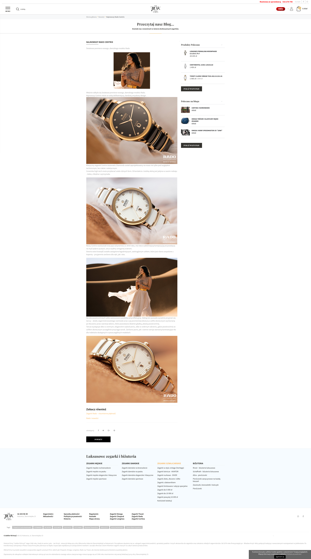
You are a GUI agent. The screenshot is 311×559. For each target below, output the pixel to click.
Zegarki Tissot (138, 514)
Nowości (101, 17)
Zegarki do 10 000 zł (165, 493)
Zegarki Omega (116, 514)
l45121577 (104, 527)
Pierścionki (197, 488)
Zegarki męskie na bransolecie (98, 468)
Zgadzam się (280, 557)
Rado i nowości (92, 418)
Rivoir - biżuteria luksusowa (204, 468)
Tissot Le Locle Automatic (22, 527)
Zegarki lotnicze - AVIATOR (167, 471)
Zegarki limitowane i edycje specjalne (172, 486)
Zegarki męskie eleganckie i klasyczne (101, 475)
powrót (98, 439)
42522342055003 (117, 527)
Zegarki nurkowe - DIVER (167, 475)
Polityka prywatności (73, 516)
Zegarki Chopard (117, 516)
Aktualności (48, 516)
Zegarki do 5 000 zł (164, 490)
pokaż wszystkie (191, 89)
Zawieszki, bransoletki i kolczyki (206, 485)
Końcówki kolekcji (164, 501)
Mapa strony (94, 519)
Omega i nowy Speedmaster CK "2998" (207, 130)
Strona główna (91, 17)
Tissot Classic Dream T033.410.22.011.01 (206, 76)
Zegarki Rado (137, 516)
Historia (67, 519)
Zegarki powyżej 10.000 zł (167, 497)
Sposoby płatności (71, 514)
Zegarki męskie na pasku (96, 471)
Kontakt (92, 516)
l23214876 (57, 527)
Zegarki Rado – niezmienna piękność (101, 413)
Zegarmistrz (48, 514)
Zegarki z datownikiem (166, 482)
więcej (194, 110)
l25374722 (67, 527)
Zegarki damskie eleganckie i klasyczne (137, 475)
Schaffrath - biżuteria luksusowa (206, 471)
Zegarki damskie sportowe (132, 479)
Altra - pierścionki (200, 475)
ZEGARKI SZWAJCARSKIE (169, 463)
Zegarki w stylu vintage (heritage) (170, 468)
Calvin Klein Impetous (133, 527)
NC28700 (48, 527)
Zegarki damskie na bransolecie (134, 468)
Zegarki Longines (117, 519)
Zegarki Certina (138, 519)
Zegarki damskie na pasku (132, 471)
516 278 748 (288, 2)
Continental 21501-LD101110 (201, 65)
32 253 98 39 (22, 514)
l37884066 (38, 527)
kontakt (297, 2)
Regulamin (93, 514)
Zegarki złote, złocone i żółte (168, 479)
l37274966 (78, 527)
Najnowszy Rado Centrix (115, 17)
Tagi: (8, 527)
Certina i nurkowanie (201, 108)
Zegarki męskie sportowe (96, 479)
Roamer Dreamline (91, 527)
